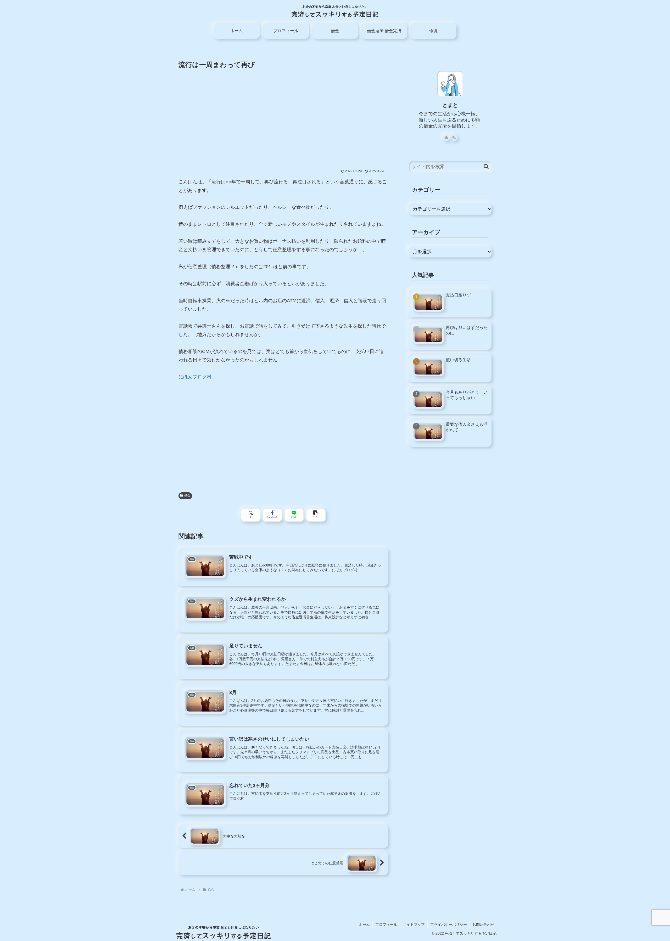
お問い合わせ (483, 924)
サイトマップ (414, 924)
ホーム (364, 924)
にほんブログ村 (194, 376)
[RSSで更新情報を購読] (453, 137)
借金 (187, 495)
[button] (316, 515)
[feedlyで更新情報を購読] (446, 137)
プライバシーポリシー (448, 924)
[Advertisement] (283, 112)
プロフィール (386, 924)
